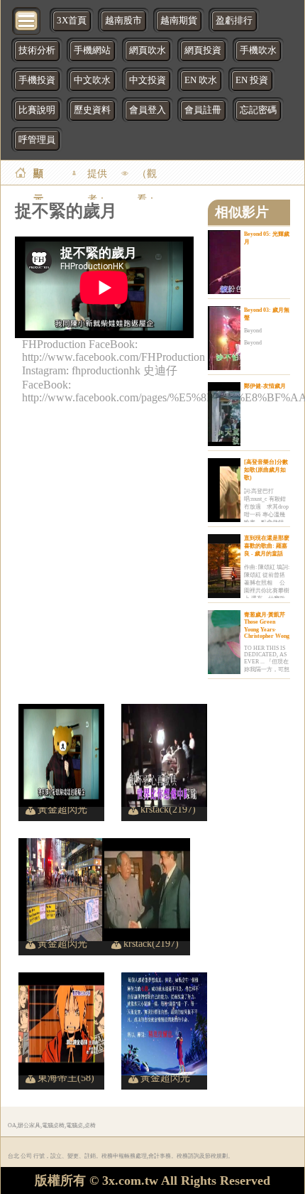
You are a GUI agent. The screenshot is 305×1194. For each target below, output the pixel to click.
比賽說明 (36, 110)
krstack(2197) (168, 809)
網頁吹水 (147, 50)
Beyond (253, 330)
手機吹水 (258, 50)
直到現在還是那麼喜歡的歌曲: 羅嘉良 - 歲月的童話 (266, 546)
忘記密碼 (258, 110)
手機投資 (36, 80)
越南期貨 (178, 21)
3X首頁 (72, 21)
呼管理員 (36, 140)
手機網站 (92, 50)
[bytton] (27, 19)
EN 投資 (251, 80)
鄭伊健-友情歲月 (265, 386)
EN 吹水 (200, 80)
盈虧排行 (234, 21)
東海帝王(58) (66, 1077)
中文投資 (147, 80)
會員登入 (147, 110)
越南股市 (123, 21)
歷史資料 (92, 110)
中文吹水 (92, 80)
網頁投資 (202, 50)
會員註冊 (202, 110)
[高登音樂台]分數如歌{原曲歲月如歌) (266, 470)
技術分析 (36, 50)
